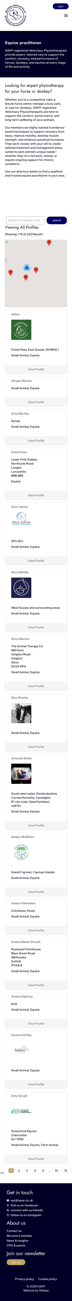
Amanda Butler (21, 758)
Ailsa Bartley (20, 413)
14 (56, 1170)
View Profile (36, 369)
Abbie (15, 314)
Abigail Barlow (21, 381)
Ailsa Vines (19, 452)
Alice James (19, 507)
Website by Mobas (36, 1290)
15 (65, 1170)
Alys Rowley (19, 697)
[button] (66, 15)
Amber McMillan (22, 837)
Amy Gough (19, 1096)
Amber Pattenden (23, 903)
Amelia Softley (21, 1035)
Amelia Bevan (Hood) (25, 942)
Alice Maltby (20, 572)
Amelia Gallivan (22, 996)
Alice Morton (20, 639)
